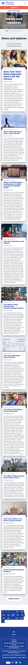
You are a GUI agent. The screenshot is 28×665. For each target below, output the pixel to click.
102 (22, 612)
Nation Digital (22, 657)
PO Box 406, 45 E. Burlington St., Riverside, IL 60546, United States (14, 651)
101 (17, 612)
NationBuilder (13, 657)
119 (21, 618)
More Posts (14, 599)
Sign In (14, 634)
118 (17, 618)
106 (18, 615)
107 (22, 615)
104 (8, 615)
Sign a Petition (14, 11)
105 (13, 615)
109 (8, 618)
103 (3, 615)
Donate (14, 7)
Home (7, 31)
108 (3, 618)
